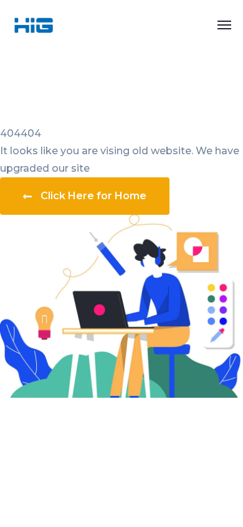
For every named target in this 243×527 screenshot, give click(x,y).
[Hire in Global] (33, 24)
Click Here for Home (93, 196)
